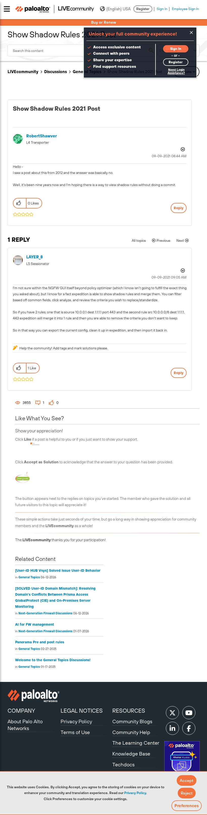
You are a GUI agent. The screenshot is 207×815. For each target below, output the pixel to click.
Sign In (162, 9)
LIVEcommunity (23, 71)
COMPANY (21, 710)
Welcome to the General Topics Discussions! (52, 660)
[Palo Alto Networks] (33, 695)
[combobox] (82, 50)
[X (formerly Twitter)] (172, 712)
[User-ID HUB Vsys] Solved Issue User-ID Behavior (57, 570)
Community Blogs (132, 721)
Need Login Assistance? (176, 71)
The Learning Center (135, 743)
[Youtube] (188, 712)
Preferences (186, 805)
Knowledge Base (131, 754)
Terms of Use (75, 732)
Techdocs (123, 764)
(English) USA (118, 9)
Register (142, 9)
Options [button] (182, 149)
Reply (179, 208)
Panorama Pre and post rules (39, 642)
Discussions (55, 71)
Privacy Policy (135, 793)
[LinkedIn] (172, 728)
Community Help (131, 732)
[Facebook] (188, 728)
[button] (186, 780)
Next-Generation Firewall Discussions (45, 613)
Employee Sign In (185, 9)
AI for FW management (34, 624)
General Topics (29, 577)
